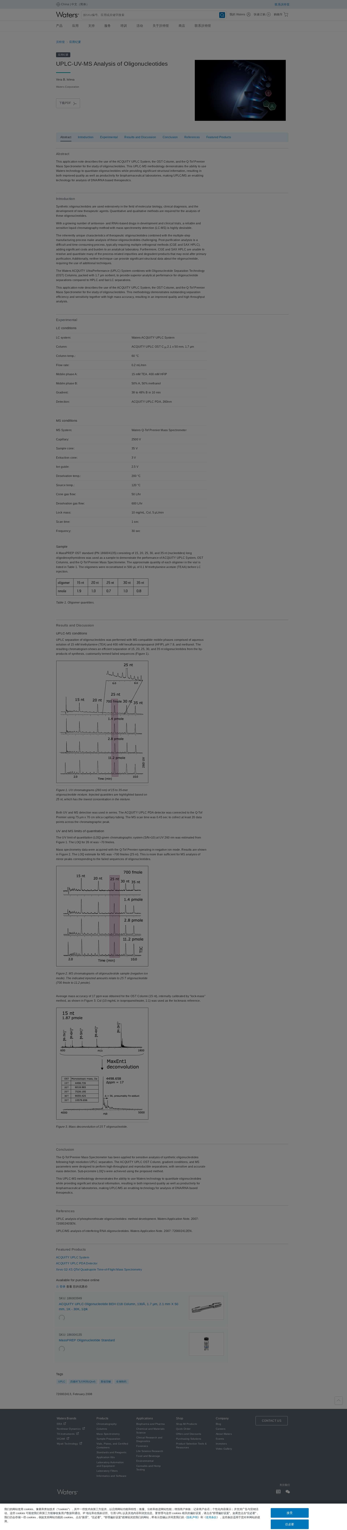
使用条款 (211, 1517)
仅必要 (289, 1524)
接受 (289, 1512)
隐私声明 (192, 1517)
